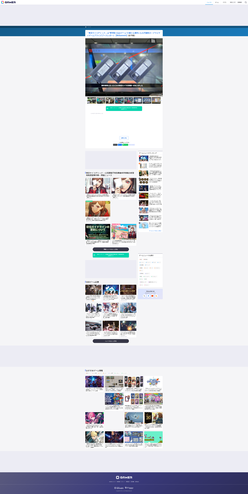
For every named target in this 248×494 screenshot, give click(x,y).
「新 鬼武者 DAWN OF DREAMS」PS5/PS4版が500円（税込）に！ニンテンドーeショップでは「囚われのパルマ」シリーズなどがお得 (110, 297)
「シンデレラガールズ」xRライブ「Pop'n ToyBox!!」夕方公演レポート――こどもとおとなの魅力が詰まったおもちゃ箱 (110, 333)
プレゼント (147, 285)
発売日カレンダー (143, 282)
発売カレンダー (233, 2)
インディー (142, 262)
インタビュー (154, 276)
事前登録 (145, 259)
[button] (86, 100)
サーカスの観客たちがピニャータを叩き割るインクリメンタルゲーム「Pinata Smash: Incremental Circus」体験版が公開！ (114, 445)
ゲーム (217, 2)
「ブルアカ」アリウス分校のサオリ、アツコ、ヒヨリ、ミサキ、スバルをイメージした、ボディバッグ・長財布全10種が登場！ (93, 315)
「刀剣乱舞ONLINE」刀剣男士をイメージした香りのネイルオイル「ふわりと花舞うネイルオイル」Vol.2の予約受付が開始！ (133, 389)
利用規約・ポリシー (121, 481)
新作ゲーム (88, 373)
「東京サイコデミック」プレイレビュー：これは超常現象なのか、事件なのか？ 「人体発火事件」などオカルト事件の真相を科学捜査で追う (97, 219)
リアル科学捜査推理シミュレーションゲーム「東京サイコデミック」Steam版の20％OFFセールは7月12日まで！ (123, 242)
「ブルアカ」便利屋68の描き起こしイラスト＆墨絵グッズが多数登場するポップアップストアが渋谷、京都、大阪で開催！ (110, 315)
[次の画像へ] (124, 67)
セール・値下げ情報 (116, 224)
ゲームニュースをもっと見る (155, 230)
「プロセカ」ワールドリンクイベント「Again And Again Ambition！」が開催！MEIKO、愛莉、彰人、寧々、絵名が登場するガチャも (94, 426)
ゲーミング (148, 265)
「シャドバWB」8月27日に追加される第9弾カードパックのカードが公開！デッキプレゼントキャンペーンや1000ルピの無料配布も (93, 297)
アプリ (224, 2)
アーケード (148, 262)
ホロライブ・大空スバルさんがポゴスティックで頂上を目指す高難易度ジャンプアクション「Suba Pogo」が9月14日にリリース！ (153, 445)
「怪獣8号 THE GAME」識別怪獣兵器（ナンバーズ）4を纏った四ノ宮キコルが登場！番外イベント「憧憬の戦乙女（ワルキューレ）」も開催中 (94, 445)
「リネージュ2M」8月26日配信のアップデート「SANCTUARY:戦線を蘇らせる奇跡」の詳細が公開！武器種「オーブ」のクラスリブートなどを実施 (128, 298)
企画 (146, 279)
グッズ (151, 267)
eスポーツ (147, 273)
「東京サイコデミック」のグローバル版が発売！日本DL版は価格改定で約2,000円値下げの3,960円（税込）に (97, 196)
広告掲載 (132, 481)
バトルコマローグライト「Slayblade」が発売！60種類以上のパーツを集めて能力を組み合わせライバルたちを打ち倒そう (133, 426)
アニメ (141, 270)
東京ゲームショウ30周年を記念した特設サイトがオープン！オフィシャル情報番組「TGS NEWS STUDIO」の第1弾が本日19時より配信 (153, 426)
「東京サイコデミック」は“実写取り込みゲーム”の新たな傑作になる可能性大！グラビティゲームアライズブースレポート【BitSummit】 (123, 34)
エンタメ (146, 267)
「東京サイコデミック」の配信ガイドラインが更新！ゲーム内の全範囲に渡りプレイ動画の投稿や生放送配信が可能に (97, 242)
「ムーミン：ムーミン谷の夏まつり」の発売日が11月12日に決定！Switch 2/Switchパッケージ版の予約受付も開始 (133, 445)
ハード (159, 262)
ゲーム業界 (111, 373)
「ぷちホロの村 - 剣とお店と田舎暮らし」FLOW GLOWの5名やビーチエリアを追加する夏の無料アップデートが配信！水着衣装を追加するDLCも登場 (153, 407)
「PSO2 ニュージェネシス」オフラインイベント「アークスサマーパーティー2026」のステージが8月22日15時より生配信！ (153, 389)
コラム (141, 279)
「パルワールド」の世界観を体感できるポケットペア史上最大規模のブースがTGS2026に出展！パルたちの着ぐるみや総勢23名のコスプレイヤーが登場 (114, 407)
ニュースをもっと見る (111, 341)
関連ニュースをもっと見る (111, 249)
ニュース (209, 2)
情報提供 (128, 481)
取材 (141, 276)
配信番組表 (240, 2)
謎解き (141, 267)
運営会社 (137, 481)
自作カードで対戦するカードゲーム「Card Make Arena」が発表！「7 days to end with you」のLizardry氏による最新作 (114, 389)
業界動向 (142, 273)
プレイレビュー (89, 201)
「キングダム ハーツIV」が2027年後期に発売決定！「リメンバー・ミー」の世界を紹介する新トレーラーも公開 (94, 389)
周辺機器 (142, 265)
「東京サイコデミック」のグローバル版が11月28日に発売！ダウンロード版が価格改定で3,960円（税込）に (123, 196)
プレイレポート (147, 276)
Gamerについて (112, 481)
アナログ (154, 262)
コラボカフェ (157, 267)
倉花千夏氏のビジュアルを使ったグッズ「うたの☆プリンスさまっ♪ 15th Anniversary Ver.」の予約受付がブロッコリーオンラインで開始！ (133, 407)
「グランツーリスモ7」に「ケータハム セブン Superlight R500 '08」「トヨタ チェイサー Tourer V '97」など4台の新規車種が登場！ (93, 333)
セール (141, 285)
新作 (141, 259)
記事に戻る (124, 138)
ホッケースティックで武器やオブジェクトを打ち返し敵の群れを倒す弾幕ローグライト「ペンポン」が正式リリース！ (128, 333)
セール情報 (95, 373)
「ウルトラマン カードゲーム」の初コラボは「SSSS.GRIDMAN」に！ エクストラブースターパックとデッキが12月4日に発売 (128, 315)
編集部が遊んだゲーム (153, 282)
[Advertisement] (124, 15)
